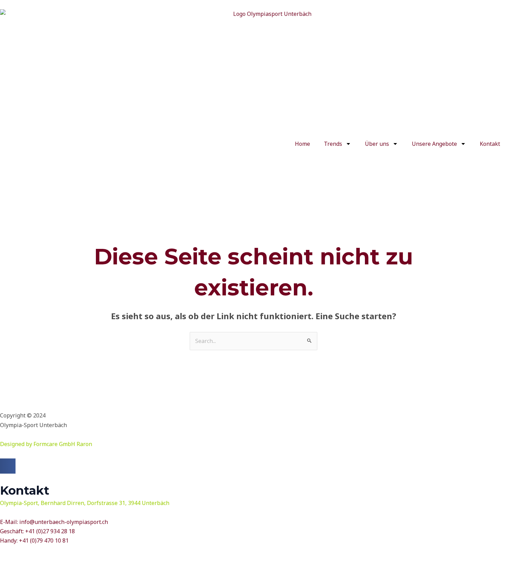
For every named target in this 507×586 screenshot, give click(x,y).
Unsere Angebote (434, 144)
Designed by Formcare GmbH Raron (46, 444)
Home (302, 144)
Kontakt (490, 144)
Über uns (377, 144)
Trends (333, 144)
